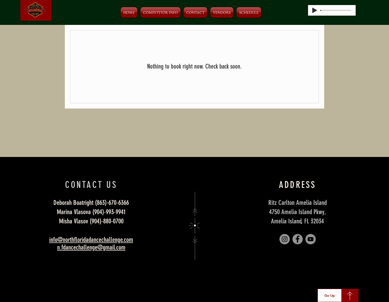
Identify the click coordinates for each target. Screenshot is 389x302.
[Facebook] (297, 239)
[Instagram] (284, 239)
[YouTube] (310, 239)
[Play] (314, 10)
